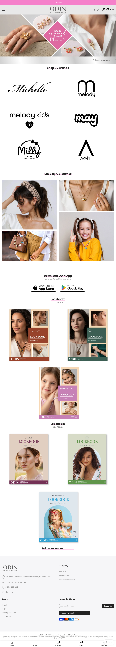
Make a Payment (67, 613)
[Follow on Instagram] (7, 592)
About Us (62, 572)
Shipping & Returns (9, 613)
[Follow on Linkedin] (12, 592)
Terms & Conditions (67, 579)
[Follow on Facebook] (3, 592)
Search (4, 605)
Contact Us (6, 617)
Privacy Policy (64, 576)
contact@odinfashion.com (15, 582)
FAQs (4, 609)
